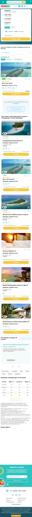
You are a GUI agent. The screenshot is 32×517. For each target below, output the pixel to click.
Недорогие (17, 374)
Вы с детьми (7, 418)
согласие (28, 509)
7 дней (3, 374)
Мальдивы (5, 85)
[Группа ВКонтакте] (13, 495)
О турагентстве (21, 498)
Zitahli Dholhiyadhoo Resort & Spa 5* (15, 285)
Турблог (19, 502)
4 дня (21, 371)
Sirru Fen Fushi (7, 83)
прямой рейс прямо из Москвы (15, 413)
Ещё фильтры (8, 35)
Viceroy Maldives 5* (9, 251)
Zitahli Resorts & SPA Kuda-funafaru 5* (16, 322)
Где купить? (9, 498)
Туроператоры (10, 502)
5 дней (27, 371)
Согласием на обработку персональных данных (20, 513)
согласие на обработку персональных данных (16, 484)
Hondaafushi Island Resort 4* (13, 141)
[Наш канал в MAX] (19, 495)
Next (19, 366)
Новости (8, 500)
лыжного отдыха (12, 409)
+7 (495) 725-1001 (18, 491)
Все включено (5, 371)
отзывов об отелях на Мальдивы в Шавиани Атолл (15, 416)
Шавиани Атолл (13, 142)
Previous (12, 366)
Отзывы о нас (21, 500)
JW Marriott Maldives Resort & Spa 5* (16, 214)
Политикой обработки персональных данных (15, 512)
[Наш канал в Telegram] (16, 495)
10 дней (10, 374)
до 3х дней (14, 371)
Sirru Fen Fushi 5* (9, 179)
